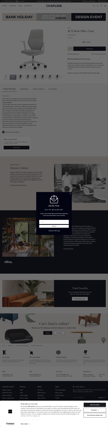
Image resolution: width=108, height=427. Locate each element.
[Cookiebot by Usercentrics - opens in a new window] (10, 424)
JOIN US (54, 226)
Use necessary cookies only (94, 415)
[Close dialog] (70, 193)
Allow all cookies (94, 404)
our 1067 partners (30, 406)
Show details (24, 424)
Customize (94, 410)
